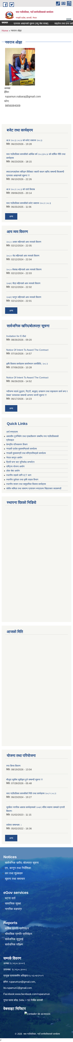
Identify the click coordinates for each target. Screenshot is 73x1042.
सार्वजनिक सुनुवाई (14, 939)
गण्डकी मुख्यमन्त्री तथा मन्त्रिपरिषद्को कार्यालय (26, 453)
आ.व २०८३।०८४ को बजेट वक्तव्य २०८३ (24, 140)
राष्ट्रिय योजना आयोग (15, 466)
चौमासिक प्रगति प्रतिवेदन (18, 934)
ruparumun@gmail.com (22, 981)
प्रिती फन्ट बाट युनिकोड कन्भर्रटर (20, 462)
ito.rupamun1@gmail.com (17, 987)
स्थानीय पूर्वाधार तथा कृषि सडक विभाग (22, 479)
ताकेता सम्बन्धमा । (14, 824)
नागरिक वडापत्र (13, 909)
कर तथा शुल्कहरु (14, 873)
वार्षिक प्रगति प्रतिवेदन (17, 928)
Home (5, 30)
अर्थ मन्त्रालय (12, 431)
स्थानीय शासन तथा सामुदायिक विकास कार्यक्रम (26, 484)
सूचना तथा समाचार (15, 878)
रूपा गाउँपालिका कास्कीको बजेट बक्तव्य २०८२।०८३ (28, 203)
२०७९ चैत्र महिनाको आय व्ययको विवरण (23, 283)
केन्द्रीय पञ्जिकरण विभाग (17, 444)
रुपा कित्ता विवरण (13, 765)
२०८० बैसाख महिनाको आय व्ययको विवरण (24, 269)
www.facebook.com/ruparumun (32, 994)
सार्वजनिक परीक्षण (14, 944)
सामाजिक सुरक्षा (13, 903)
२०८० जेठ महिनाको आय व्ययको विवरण (22, 255)
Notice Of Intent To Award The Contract (27, 349)
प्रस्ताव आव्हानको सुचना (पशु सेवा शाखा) (25, 23)
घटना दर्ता (10, 898)
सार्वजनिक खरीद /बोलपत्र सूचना (22, 862)
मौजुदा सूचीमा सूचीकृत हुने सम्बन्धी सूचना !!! (24, 779)
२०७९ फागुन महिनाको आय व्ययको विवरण (23, 297)
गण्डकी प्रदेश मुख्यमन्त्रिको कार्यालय (21, 448)
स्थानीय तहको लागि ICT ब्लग (18, 475)
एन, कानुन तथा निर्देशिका (18, 868)
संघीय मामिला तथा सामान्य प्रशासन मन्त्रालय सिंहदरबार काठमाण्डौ (33, 488)
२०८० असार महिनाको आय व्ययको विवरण (23, 241)
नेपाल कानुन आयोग (14, 457)
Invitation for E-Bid (16, 336)
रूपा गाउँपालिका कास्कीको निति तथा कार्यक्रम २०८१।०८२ (31, 793)
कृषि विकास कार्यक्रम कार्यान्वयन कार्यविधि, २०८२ (27, 363)
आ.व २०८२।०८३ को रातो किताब (20, 189)
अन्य (11, 216)
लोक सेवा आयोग (13, 470)
